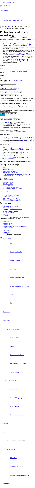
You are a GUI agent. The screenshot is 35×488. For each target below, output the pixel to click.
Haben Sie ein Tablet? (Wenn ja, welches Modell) (13, 106)
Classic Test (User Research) (11, 172)
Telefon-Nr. (3, 75)
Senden (2, 115)
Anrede (2, 79)
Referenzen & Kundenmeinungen (12, 209)
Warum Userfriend (8, 208)
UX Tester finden (8, 185)
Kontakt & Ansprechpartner (10, 206)
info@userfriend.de (8, 2)
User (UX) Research (8, 182)
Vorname (2, 65)
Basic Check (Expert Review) (11, 171)
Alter (1, 85)
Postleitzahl (3, 88)
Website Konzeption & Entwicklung (13, 175)
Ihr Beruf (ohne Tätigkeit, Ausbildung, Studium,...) (13, 92)
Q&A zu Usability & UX (10, 198)
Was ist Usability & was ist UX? (12, 200)
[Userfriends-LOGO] (4, 10)
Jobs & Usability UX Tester (10, 211)
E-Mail (2, 72)
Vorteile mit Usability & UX (11, 196)
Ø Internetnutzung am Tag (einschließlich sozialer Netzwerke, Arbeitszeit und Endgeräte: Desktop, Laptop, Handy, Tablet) (16, 99)
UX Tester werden (8, 184)
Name (1, 68)
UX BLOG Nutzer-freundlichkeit (8, 213)
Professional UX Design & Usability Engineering (16, 174)
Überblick (6, 168)
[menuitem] (19, 2)
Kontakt (5, 215)
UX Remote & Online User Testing (12, 188)
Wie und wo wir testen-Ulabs (11, 187)
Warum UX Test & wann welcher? (12, 195)
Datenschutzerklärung (6, 119)
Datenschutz (6, 122)
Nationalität (3, 82)
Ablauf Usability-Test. (9, 158)
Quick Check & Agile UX (10, 169)
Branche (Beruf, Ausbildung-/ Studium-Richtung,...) (14, 95)
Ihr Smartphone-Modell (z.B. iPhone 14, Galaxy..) (13, 103)
